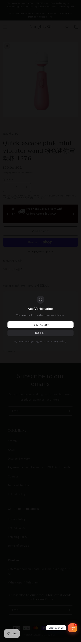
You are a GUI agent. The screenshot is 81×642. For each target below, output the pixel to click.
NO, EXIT (40, 333)
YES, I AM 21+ (40, 324)
